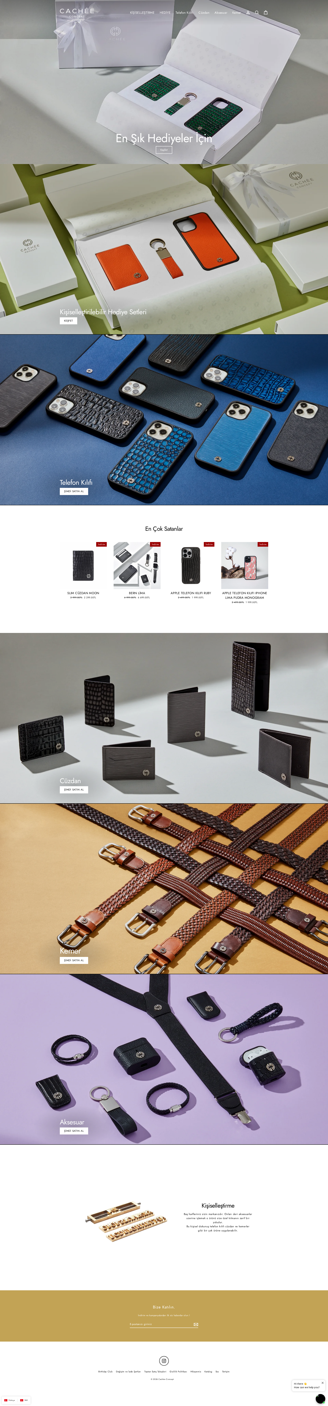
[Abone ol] (195, 1324)
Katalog (208, 1371)
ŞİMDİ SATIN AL (74, 491)
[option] (164, 82)
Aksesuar (221, 12)
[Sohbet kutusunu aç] (320, 1399)
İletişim (226, 1371)
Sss (217, 1371)
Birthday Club (105, 1371)
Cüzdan (204, 12)
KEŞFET (68, 321)
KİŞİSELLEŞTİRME (142, 12)
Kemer (236, 12)
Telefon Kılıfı (184, 12)
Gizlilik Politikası (178, 1371)
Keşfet (164, 150)
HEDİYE (165, 12)
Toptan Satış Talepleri (155, 1371)
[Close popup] (322, 1383)
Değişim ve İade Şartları (128, 1371)
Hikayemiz (195, 1371)
